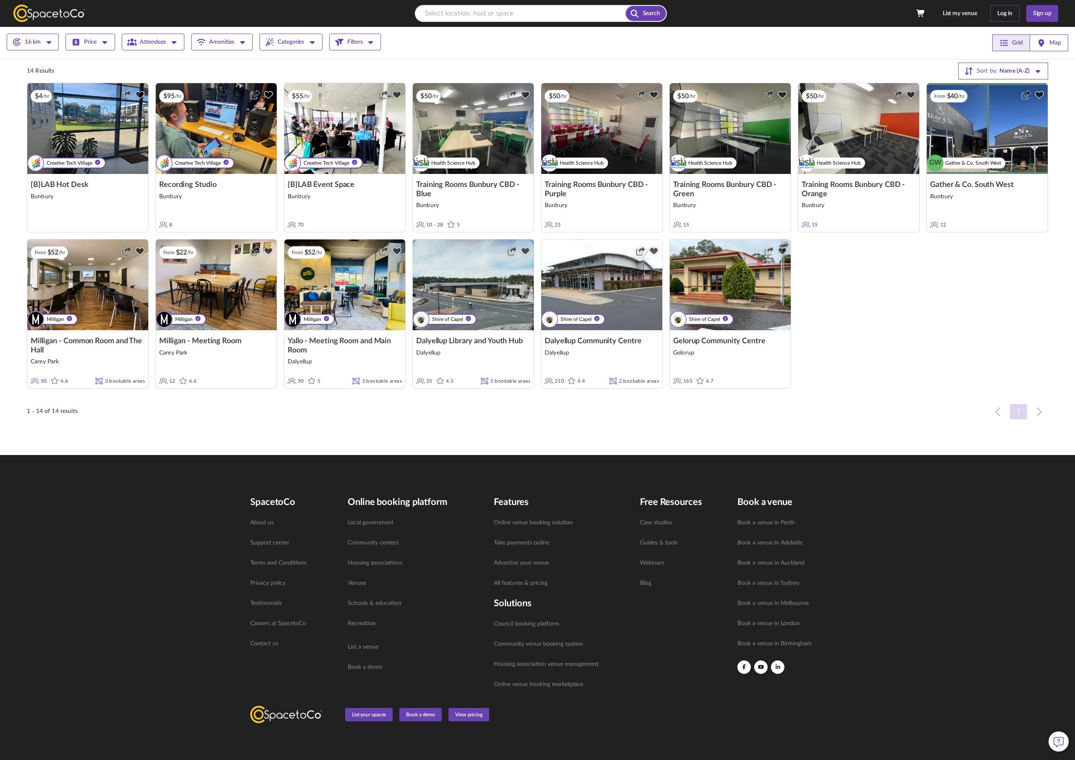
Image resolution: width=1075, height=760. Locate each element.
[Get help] (1059, 741)
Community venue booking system (538, 644)
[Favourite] (140, 95)
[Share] (126, 95)
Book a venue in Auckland (771, 563)
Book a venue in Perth (765, 523)
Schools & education (374, 603)
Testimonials (266, 603)
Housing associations (375, 563)
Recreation (362, 623)
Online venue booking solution (533, 523)
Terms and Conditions (278, 563)
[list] (294, 583)
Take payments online (521, 543)
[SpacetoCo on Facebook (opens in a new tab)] (744, 667)
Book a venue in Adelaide (769, 543)
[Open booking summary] (920, 13)
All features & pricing (521, 583)
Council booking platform (526, 624)
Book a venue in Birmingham (774, 644)
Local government (370, 523)
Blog (645, 583)
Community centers (373, 543)
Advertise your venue (521, 563)
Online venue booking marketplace (538, 684)
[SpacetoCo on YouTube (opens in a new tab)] (761, 667)
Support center (269, 543)
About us (262, 523)
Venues (357, 583)
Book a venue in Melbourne (773, 603)
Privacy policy (268, 583)
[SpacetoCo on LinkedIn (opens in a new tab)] (777, 667)
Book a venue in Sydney (768, 583)
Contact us (264, 644)
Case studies (656, 523)
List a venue (363, 647)
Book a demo (365, 667)
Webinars (652, 563)
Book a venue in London (768, 623)
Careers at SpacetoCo (278, 623)
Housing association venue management (546, 664)
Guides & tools (659, 543)
